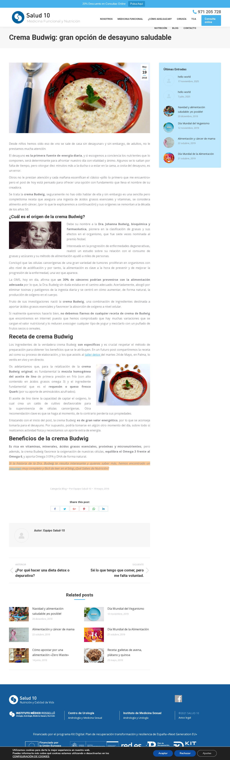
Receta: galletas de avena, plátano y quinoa (124, 652)
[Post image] (19, 614)
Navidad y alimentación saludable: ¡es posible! (47, 611)
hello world (184, 76)
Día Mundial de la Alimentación (128, 629)
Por (80, 488)
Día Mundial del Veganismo (125, 609)
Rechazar (185, 753)
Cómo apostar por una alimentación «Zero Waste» (50, 652)
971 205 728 (209, 12)
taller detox (93, 355)
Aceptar (162, 753)
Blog (64, 488)
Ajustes (207, 753)
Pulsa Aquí (136, 3)
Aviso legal (185, 717)
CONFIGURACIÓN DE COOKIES (31, 756)
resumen (15, 468)
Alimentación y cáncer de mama (53, 629)
